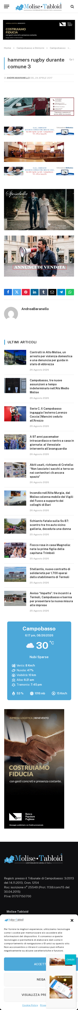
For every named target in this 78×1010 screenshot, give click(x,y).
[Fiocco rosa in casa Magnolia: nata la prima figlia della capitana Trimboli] (15, 550)
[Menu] (6, 6)
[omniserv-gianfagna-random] (39, 134)
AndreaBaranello (18, 78)
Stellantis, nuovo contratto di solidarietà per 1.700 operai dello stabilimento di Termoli (50, 573)
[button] (72, 920)
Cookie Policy (30, 1005)
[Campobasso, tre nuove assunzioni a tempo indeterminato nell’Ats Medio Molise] (15, 385)
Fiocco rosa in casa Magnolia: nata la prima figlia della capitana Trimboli (50, 549)
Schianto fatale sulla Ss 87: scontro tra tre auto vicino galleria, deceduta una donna (50, 524)
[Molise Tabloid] (38, 6)
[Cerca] (72, 6)
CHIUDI (70, 959)
